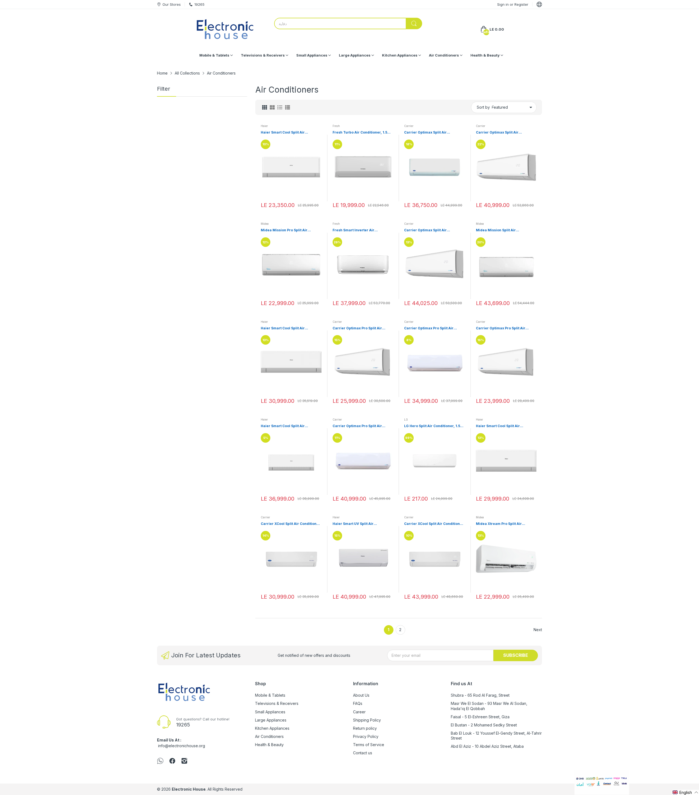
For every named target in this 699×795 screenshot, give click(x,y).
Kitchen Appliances (272, 728)
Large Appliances (270, 720)
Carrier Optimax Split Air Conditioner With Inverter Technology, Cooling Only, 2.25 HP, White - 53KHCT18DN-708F (434, 230)
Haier (264, 126)
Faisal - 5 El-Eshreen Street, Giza (480, 716)
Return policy (365, 728)
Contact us (362, 752)
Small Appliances (270, 712)
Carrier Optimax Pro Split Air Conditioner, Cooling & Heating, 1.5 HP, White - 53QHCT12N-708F (362, 328)
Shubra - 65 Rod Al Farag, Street (480, 695)
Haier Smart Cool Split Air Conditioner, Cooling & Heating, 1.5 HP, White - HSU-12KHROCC (290, 132)
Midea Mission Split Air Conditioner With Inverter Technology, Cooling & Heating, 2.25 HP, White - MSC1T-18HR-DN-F (506, 230)
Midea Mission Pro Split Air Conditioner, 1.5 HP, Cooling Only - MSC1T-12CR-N (290, 230)
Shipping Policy (367, 720)
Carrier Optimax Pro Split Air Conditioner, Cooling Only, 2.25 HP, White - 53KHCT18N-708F (434, 328)
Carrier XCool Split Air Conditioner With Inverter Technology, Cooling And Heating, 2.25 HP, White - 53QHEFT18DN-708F (434, 524)
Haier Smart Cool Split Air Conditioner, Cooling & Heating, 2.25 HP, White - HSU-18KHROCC (288, 328)
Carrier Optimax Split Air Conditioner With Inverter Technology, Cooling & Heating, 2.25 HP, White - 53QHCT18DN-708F (503, 132)
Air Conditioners (269, 736)
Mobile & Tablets (270, 695)
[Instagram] (184, 761)
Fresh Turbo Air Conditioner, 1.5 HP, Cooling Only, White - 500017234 (360, 132)
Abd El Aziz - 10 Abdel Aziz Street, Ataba (487, 746)
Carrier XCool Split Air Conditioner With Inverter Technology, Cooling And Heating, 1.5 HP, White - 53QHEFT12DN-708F (290, 524)
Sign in (503, 4)
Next (538, 629)
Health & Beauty (269, 744)
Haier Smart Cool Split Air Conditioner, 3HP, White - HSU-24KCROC (287, 426)
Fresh (336, 126)
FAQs (357, 703)
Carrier (408, 126)
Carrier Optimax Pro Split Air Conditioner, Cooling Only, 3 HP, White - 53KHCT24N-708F (360, 426)
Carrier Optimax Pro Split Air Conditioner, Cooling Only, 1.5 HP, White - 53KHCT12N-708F (504, 328)
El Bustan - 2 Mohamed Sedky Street (484, 725)
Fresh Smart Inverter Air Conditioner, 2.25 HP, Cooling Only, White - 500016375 (363, 230)
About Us (361, 695)
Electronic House (189, 789)
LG (406, 419)
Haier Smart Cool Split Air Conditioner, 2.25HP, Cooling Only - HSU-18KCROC (506, 426)
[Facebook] (172, 761)
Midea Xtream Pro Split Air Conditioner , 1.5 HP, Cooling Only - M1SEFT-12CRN (506, 524)
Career (359, 712)
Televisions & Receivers (276, 703)
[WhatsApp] (160, 761)
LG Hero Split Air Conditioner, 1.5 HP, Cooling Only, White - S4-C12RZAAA (432, 426)
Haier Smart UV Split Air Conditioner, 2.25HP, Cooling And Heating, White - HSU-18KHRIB (361, 524)
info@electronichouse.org (181, 745)
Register (521, 4)
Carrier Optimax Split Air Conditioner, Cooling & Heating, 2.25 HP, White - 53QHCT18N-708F (433, 132)
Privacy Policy (365, 736)
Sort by (483, 107)
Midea (265, 223)
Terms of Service (368, 744)
